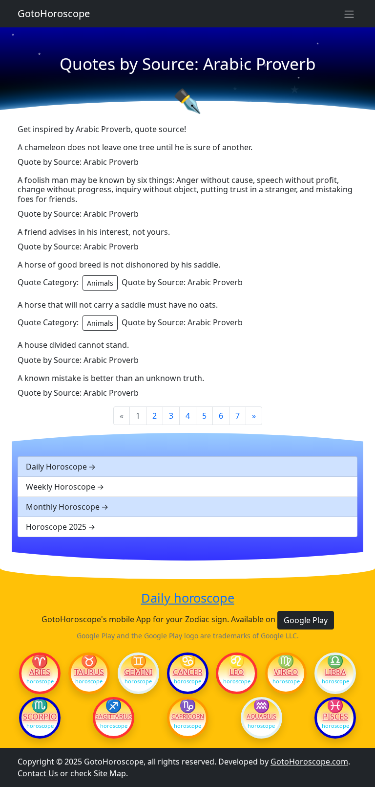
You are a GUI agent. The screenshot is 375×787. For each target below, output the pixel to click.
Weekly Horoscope (60, 486)
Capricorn (187, 717)
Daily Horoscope (56, 466)
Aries (39, 672)
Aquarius (261, 717)
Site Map (110, 773)
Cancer (188, 672)
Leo (236, 672)
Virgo (286, 672)
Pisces (335, 717)
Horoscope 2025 (56, 526)
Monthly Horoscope (63, 506)
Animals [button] (100, 283)
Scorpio (40, 717)
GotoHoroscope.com (309, 761)
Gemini (138, 672)
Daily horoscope (187, 597)
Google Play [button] (306, 620)
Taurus (89, 672)
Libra (335, 672)
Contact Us (38, 773)
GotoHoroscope (54, 13)
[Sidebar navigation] (349, 13)
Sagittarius (113, 717)
